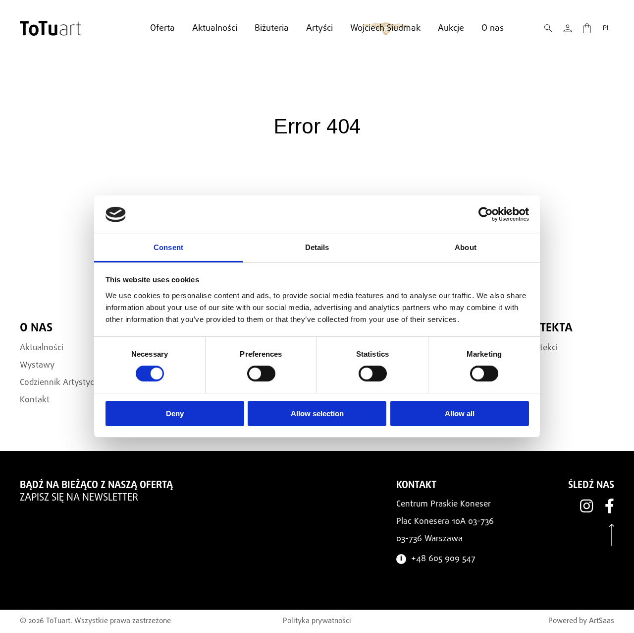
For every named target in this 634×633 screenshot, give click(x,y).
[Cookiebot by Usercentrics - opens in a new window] (485, 214)
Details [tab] (317, 247)
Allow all (460, 413)
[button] (548, 28)
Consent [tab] (168, 247)
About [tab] (465, 247)
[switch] (261, 373)
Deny (175, 413)
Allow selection (317, 413)
